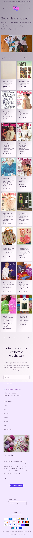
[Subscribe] (27, 377)
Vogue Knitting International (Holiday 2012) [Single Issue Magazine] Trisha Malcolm (24, 147)
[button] (3, 8)
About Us (6, 421)
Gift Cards (6, 413)
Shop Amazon (8, 429)
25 (23, 337)
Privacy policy (27, 531)
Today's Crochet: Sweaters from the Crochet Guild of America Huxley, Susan (8, 286)
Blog (5, 425)
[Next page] (28, 338)
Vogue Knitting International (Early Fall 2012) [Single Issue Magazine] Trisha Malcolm (8, 217)
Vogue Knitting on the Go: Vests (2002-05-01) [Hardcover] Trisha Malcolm (8, 251)
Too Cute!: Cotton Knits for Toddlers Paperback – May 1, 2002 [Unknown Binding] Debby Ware (24, 251)
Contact (6, 417)
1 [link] (4, 337)
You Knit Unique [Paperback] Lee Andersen (8, 83)
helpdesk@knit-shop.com (13, 389)
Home (5, 405)
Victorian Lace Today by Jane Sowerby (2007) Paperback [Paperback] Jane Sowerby (24, 217)
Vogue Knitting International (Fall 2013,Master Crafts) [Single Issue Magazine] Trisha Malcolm (8, 182)
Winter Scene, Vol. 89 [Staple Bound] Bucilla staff (24, 83)
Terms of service (21, 534)
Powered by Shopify (18, 531)
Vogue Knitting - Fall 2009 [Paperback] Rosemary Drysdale (23, 181)
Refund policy (12, 534)
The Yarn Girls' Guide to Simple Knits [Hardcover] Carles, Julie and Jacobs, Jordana (24, 286)
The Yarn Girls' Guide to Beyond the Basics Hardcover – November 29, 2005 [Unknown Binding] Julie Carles (8, 321)
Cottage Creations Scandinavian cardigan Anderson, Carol (8, 114)
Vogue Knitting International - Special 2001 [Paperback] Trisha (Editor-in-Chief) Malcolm (8, 147)
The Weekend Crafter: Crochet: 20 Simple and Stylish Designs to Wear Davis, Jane (24, 319)
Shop (5, 409)
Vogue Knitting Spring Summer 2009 (23, 113)
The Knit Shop (9, 531)
